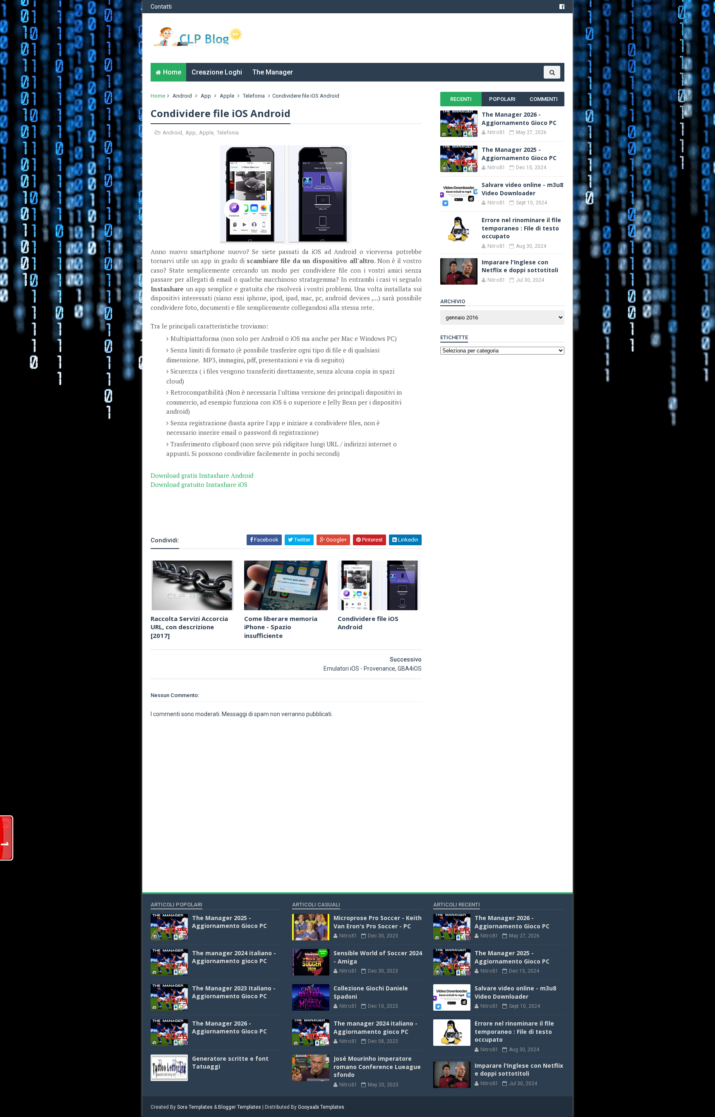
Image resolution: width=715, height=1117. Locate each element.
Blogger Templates (239, 1107)
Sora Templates (195, 1107)
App (206, 96)
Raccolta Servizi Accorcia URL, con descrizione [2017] (189, 627)
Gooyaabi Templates (321, 1107)
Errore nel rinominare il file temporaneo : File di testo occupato (521, 228)
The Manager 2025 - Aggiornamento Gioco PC (519, 154)
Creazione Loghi (217, 72)
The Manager (272, 72)
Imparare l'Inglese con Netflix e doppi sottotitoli (520, 266)
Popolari (502, 99)
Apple (227, 96)
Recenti (461, 99)
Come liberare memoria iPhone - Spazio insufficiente (280, 627)
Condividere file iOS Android (368, 622)
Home (172, 72)
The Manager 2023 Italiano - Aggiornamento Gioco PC (234, 992)
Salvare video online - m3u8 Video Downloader (522, 189)
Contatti (161, 6)
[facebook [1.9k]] (561, 6)
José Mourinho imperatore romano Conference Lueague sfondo (377, 1067)
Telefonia (254, 96)
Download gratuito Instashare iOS (199, 484)
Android (182, 96)
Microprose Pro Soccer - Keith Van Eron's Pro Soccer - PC (378, 922)
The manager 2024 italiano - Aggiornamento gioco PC (234, 957)
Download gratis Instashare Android (202, 475)
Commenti (544, 99)
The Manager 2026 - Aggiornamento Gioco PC (519, 118)
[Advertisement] (247, 511)
